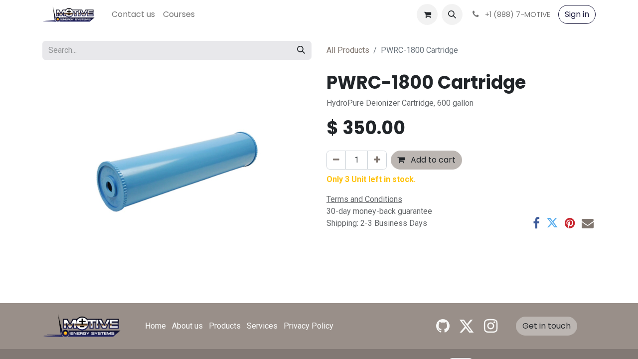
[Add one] (377, 160)
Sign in (577, 14)
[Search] (301, 50)
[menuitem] (133, 14)
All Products (347, 50)
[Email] (588, 223)
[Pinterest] (570, 223)
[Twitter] (552, 223)
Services (262, 326)
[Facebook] (536, 223)
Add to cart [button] (432, 160)
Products (225, 326)
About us (187, 326)
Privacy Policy (308, 326)
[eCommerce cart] (427, 14)
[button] (452, 14)
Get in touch (546, 326)
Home (155, 326)
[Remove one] (336, 160)
